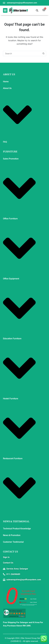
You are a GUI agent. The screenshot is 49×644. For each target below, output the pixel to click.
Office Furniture (10, 218)
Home (6, 81)
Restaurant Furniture (12, 458)
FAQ (5, 142)
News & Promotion (11, 535)
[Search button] (43, 53)
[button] (5, 10)
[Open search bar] (37, 10)
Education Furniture (12, 338)
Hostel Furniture (10, 398)
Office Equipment (11, 278)
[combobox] (22, 53)
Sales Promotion (11, 158)
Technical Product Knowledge (17, 528)
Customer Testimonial (13, 542)
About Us (7, 88)
